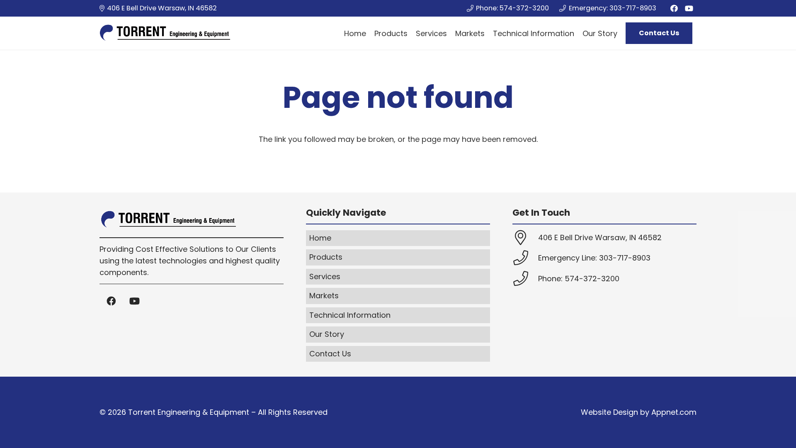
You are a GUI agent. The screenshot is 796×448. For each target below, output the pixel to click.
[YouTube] (689, 8)
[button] (624, 33)
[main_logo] (165, 33)
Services (324, 276)
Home (320, 238)
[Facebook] (674, 8)
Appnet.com (673, 412)
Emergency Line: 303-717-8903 (594, 258)
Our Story (326, 334)
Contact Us (330, 353)
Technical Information (350, 315)
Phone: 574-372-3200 (578, 278)
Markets (324, 295)
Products (325, 257)
